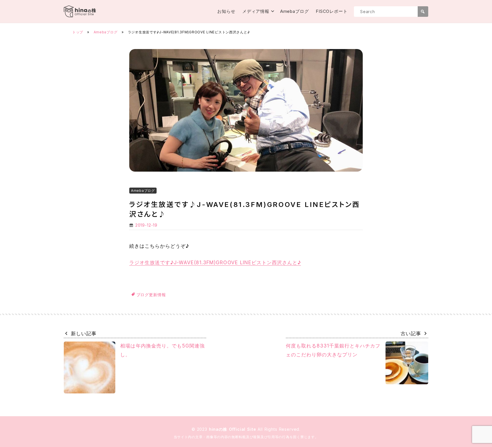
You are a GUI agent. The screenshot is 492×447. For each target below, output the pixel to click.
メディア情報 (255, 11)
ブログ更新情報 (151, 294)
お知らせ (226, 11)
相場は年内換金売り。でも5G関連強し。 (162, 350)
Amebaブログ (294, 11)
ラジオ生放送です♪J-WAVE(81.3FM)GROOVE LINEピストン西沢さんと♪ (215, 262)
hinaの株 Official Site (233, 429)
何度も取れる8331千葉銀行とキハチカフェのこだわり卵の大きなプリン (333, 350)
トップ (77, 32)
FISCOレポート (332, 11)
